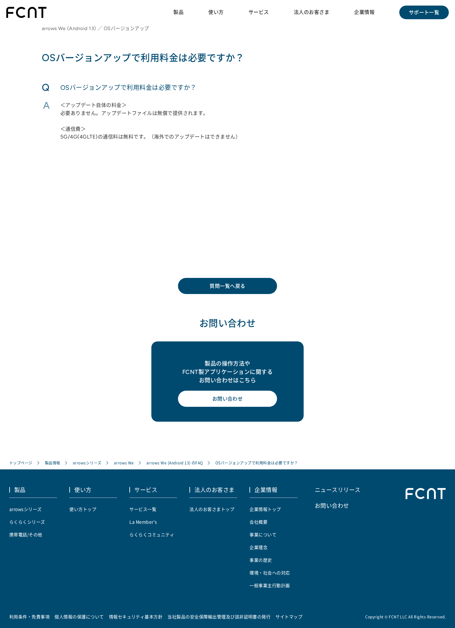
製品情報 (52, 462)
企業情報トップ (265, 509)
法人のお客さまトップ (211, 509)
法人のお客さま (311, 12)
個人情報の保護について (79, 616)
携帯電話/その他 (25, 534)
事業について (262, 534)
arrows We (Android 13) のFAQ (174, 462)
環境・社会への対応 (269, 572)
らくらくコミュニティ (151, 534)
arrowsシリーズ (87, 462)
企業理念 (258, 547)
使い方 (215, 12)
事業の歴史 (260, 560)
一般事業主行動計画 (269, 585)
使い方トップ (82, 509)
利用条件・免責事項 (29, 616)
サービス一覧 (142, 509)
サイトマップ (288, 616)
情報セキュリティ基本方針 (136, 616)
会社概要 (258, 522)
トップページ (20, 462)
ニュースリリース (338, 489)
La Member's (143, 522)
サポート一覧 (424, 12)
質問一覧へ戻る (227, 286)
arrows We (124, 462)
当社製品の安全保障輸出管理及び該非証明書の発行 (219, 616)
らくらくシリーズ (27, 522)
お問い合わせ (227, 399)
